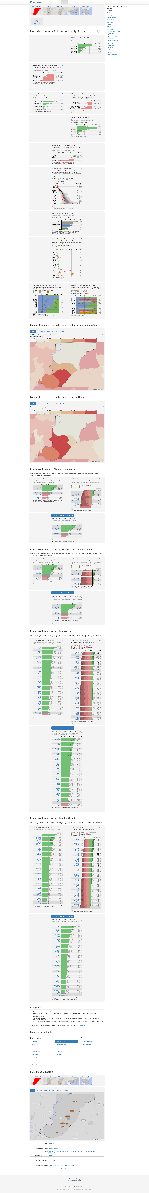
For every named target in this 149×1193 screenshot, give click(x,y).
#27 (100, 558)
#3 (62, 93)
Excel (54, 1146)
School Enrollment (86, 1044)
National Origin (35, 1057)
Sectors (58, 1057)
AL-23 (53, 1160)
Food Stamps (60, 1048)
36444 (64, 1151)
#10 (62, 285)
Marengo (64, 1168)
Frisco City (58, 1146)
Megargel (50, 1148)
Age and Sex (34, 1044)
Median (33, 331)
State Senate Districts (62, 1090)
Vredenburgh (65, 1146)
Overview (47, 2)
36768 (53, 1152)
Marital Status (34, 1054)
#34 (81, 732)
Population (34, 1041)
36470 (76, 1151)
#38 (62, 827)
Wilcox (72, 1165)
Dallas (54, 1168)
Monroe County (52, 1155)
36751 (98, 1151)
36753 (50, 1152)
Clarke (57, 1165)
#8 (81, 213)
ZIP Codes (39, 1090)
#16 (103, 406)
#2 (62, 65)
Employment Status (61, 1044)
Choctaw (50, 1168)
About (70, 1179)
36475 (83, 1151)
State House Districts (49, 1090)
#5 (100, 116)
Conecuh (62, 1165)
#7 (81, 168)
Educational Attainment (87, 1041)
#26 (62, 558)
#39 (100, 827)
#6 (81, 145)
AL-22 (49, 1160)
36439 (61, 1151)
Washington (70, 1168)
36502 (94, 1151)
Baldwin (50, 1165)
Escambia (67, 1165)
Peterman (56, 1148)
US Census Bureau (77, 1185)
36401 (53, 1151)
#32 (62, 640)
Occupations (60, 1051)
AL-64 (49, 1163)
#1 (100, 36)
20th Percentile (41, 331)
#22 (81, 519)
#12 (103, 334)
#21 (100, 478)
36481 (91, 1151)
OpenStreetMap (74, 1186)
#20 (62, 478)
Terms (74, 1179)
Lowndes (59, 1168)
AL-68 (53, 1163)
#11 (100, 285)
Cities (32, 1090)
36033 (50, 1151)
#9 (81, 238)
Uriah (60, 1148)
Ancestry (33, 1061)
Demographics (55, 2)
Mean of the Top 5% (52, 331)
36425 (57, 1151)
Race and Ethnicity (36, 1048)
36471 (79, 1151)
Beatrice (50, 1146)
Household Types (35, 1051)
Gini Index (62, 331)
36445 (68, 1151)
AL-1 (49, 1158)
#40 (81, 920)
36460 (72, 1151)
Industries (59, 1054)
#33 (100, 640)
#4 (100, 93)
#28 (81, 597)
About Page (83, 1025)
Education (71, 2)
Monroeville (51, 1143)
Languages (34, 1064)
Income (64, 2)
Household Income (61, 1041)
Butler (54, 1165)
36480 (87, 1151)
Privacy (78, 1179)
